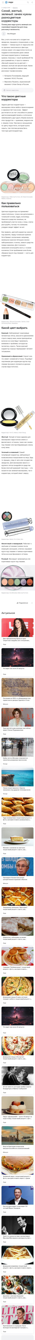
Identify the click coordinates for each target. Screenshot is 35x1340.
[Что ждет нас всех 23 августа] (17, 662)
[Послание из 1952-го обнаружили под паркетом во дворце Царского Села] (17, 692)
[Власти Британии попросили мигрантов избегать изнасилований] (17, 1140)
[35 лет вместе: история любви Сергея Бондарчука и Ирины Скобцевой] (17, 1080)
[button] (17, 182)
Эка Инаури (11, 34)
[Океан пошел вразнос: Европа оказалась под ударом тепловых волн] (17, 782)
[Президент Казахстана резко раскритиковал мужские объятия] (17, 871)
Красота (15, 7)
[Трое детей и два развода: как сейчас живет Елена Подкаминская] (17, 722)
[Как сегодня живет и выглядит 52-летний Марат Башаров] (17, 1200)
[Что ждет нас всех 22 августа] (17, 1021)
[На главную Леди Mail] (10, 2)
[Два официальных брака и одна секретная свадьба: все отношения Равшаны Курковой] (17, 632)
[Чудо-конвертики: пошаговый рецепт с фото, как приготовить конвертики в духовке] (17, 812)
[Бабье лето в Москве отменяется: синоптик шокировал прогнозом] (17, 752)
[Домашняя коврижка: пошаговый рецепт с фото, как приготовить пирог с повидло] (17, 1260)
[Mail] (6, 2)
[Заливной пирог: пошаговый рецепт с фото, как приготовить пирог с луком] (17, 1170)
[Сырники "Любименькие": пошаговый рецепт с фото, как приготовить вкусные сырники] (17, 961)
